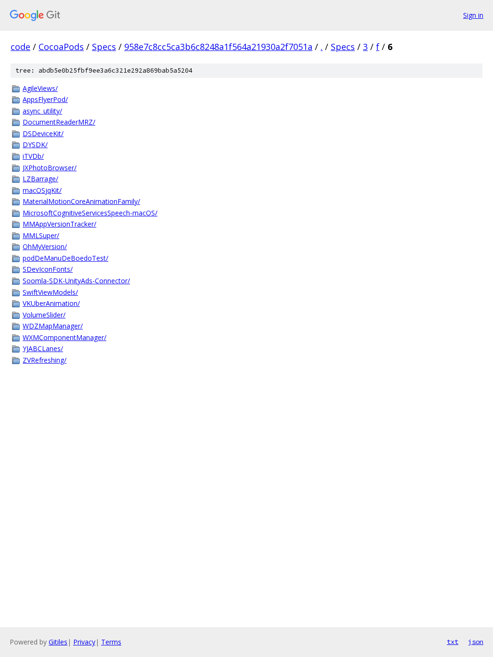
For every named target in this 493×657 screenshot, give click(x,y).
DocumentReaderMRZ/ (59, 121)
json (475, 641)
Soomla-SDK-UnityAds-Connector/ (76, 280)
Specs (104, 46)
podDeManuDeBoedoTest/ (65, 258)
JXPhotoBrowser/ (50, 167)
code (20, 46)
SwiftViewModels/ (50, 292)
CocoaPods (61, 46)
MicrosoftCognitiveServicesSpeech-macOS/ (90, 212)
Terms (111, 641)
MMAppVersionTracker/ (59, 223)
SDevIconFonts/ (48, 269)
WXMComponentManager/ (64, 337)
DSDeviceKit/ (43, 133)
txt (452, 641)
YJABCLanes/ (43, 348)
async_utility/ (42, 110)
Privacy (84, 641)
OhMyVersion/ (45, 246)
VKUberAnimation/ (51, 303)
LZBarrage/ (40, 178)
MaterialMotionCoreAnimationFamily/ (81, 201)
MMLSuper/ (41, 235)
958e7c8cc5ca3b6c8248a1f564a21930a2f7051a (218, 46)
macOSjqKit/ (42, 190)
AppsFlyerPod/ (45, 99)
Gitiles (58, 641)
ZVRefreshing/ (44, 360)
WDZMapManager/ (53, 325)
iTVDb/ (33, 156)
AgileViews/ (40, 88)
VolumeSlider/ (44, 314)
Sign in (473, 15)
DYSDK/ (35, 144)
